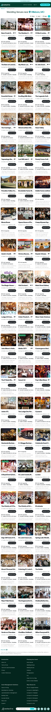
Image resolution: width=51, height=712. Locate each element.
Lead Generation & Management (9, 692)
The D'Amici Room (7, 380)
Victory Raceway (24, 254)
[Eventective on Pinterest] (38, 709)
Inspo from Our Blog (32, 678)
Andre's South (6, 254)
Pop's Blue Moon (41, 380)
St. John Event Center (42, 65)
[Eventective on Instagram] (35, 709)
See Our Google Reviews (32, 687)
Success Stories (5, 698)
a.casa (37, 475)
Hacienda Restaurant (9, 443)
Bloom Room (5, 222)
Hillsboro (3, 8)
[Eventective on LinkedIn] (48, 709)
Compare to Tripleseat (32, 692)
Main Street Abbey (42, 285)
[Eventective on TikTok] (42, 709)
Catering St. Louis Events (27, 569)
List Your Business (27, 4)
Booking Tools (4, 695)
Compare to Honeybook (32, 695)
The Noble (39, 569)
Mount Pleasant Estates (9, 569)
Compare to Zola (31, 703)
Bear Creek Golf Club (9, 33)
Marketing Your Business (7, 690)
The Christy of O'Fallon (9, 506)
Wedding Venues (31, 665)
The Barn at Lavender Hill (10, 65)
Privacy (3, 670)
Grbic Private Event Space (27, 317)
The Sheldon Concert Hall (27, 33)
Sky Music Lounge (24, 65)
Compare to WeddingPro (32, 690)
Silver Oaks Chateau (42, 317)
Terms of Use (4, 665)
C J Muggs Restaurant (26, 443)
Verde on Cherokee (8, 632)
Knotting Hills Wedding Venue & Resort (31, 96)
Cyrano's (38, 412)
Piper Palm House (7, 601)
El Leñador (39, 506)
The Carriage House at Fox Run (12, 128)
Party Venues (30, 662)
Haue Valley (39, 128)
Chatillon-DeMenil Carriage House (30, 632)
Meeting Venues (30, 667)
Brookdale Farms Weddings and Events (32, 191)
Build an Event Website (32, 680)
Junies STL (5, 412)
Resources (3, 700)
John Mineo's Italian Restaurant (12, 348)
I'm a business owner (25, 1)
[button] (49, 16)
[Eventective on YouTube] (45, 709)
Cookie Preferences (6, 672)
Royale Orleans (40, 254)
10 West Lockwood (42, 33)
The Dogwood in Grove (26, 601)
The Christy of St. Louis (26, 506)
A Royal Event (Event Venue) (11, 475)
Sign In (35, 4)
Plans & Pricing (5, 687)
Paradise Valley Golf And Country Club (15, 191)
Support (3, 703)
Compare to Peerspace (32, 698)
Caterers (29, 670)
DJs (27, 675)
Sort (39, 16)
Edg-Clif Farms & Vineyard (10, 538)
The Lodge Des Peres (25, 412)
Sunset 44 (21, 380)
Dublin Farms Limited (42, 191)
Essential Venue (7, 96)
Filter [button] (33, 16)
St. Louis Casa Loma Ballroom (28, 538)
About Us (3, 662)
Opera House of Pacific (26, 222)
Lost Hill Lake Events (25, 159)
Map (45, 16)
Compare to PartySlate (32, 700)
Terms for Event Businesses (8, 667)
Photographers (30, 672)
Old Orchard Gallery (25, 285)
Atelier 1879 (22, 348)
